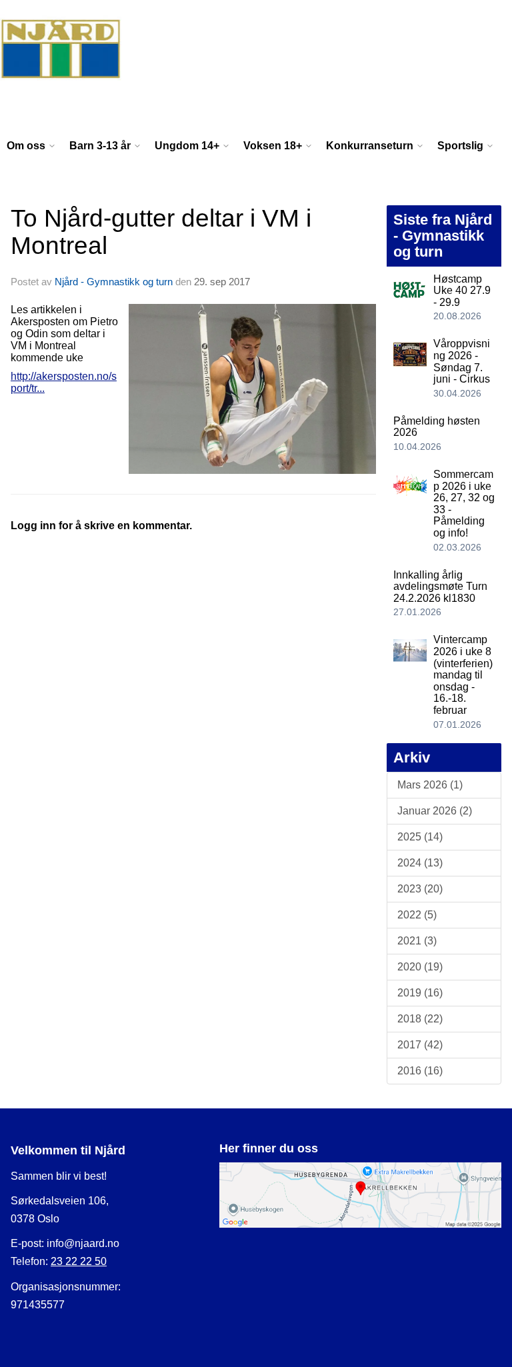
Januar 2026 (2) (434, 810)
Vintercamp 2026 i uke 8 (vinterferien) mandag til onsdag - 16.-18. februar (463, 675)
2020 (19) (420, 966)
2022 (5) (417, 914)
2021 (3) (417, 940)
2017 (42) (420, 1044)
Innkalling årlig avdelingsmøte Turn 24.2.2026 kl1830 (440, 586)
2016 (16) (420, 1070)
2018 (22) (420, 1018)
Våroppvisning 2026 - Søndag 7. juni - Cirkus (461, 361)
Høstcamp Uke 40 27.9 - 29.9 (462, 290)
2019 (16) (420, 992)
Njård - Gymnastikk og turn (114, 281)
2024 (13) (420, 862)
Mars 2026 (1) (430, 784)
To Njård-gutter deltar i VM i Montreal (161, 232)
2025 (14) (420, 836)
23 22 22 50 (79, 1261)
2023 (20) (420, 888)
